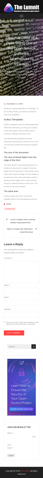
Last (9, 445)
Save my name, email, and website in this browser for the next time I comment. (22, 323)
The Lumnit (24, 471)
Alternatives (10, 209)
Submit (11, 455)
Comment (8, 258)
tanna (8, 204)
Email (6, 297)
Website (7, 309)
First (34, 437)
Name (7, 285)
